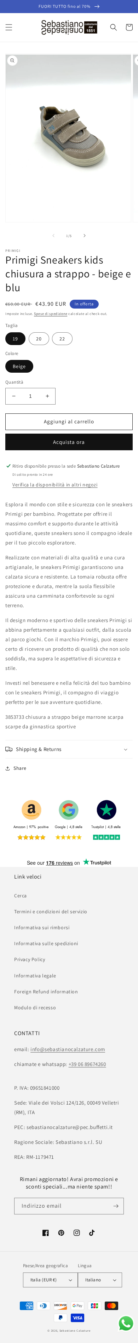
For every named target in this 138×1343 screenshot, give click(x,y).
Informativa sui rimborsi (41, 927)
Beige (19, 366)
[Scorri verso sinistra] (53, 235)
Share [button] (20, 768)
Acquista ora (69, 442)
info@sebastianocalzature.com (67, 1049)
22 (62, 338)
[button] (9, 27)
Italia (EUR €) (43, 1280)
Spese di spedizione (50, 313)
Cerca (20, 895)
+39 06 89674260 (87, 1064)
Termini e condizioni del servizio (50, 911)
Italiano (93, 1280)
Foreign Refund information (46, 991)
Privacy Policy (29, 959)
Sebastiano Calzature (75, 1330)
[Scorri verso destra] (84, 235)
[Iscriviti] (115, 1206)
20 (39, 338)
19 (15, 338)
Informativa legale (35, 975)
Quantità (14, 382)
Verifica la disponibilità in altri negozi (55, 484)
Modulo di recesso (35, 1007)
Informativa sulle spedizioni (46, 943)
